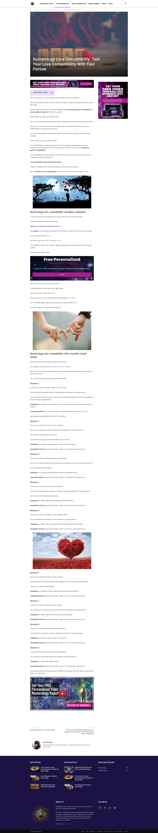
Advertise (93, 831)
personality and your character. (61, 366)
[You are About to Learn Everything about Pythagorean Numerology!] (34, 769)
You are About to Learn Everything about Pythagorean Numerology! (50, 769)
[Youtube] (115, 808)
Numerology (38, 9)
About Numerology (79, 3)
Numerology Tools (46, 3)
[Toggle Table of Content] (51, 92)
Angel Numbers (94, 3)
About (104, 3)
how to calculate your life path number (47, 226)
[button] (125, 4)
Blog (111, 3)
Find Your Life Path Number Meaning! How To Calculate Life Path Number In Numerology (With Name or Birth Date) (79, 732)
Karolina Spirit (48, 742)
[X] (36, 719)
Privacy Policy (118, 831)
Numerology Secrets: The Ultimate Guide (42, 730)
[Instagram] (100, 808)
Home (31, 9)
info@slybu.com (68, 824)
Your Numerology (62, 3)
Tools (82, 831)
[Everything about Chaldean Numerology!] (34, 777)
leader (65, 387)
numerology (43, 140)
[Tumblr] (49, 719)
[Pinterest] (40, 719)
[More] (53, 719)
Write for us (100, 831)
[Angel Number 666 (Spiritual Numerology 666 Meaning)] (68, 769)
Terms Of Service (109, 831)
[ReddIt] (44, 719)
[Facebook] (32, 719)
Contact (126, 831)
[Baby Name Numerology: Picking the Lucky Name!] (34, 786)
